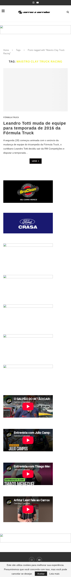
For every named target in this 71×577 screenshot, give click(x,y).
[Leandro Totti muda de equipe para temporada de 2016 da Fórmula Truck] (35, 89)
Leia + (35, 161)
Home (6, 50)
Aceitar (41, 573)
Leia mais (54, 574)
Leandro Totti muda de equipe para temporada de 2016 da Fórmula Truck (34, 128)
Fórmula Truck (11, 117)
